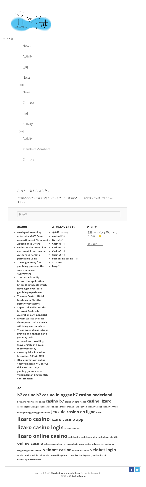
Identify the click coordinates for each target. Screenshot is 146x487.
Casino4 (56, 254)
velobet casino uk (81, 450)
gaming (34, 412)
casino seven (80, 407)
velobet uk (37, 455)
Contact (28, 159)
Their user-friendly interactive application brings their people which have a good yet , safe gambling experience (32, 285)
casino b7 (55, 401)
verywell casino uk (97, 455)
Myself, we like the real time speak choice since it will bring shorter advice (32, 322)
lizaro (98, 412)
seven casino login (69, 444)
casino (56, 236)
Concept (29, 102)
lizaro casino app (66, 419)
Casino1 (56, 243)
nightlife (114, 437)
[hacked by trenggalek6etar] (31, 21)
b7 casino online (37, 402)
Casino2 (56, 247)
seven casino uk (106, 444)
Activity (28, 56)
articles (56, 262)
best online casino (62, 258)
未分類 (55, 232)
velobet (38, 450)
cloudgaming (23, 412)
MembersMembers (32, 149)
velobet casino (57, 449)
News (26, 45)
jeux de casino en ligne (73, 411)
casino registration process (30, 407)
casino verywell (110, 407)
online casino (30, 443)
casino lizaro (99, 401)
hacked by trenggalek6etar (66, 472)
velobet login (103, 449)
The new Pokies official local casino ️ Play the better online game (30, 299)
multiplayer (103, 437)
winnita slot (35, 459)
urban (31, 450)
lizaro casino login (40, 427)
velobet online (24, 455)
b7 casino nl (23, 402)
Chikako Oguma (77, 476)
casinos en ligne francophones (59, 407)
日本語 (9, 38)
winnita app (23, 459)
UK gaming (22, 450)
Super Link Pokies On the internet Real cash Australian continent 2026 (32, 311)
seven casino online (88, 444)
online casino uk (52, 444)
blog (54, 266)
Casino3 (56, 251)
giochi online (44, 412)
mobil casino (74, 437)
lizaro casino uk (72, 428)
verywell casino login (77, 455)
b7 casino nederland (92, 394)
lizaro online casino (42, 435)
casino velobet (95, 407)
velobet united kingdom (55, 455)
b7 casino (26, 394)
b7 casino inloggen (54, 394)
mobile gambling (89, 437)
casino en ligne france (75, 402)
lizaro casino (33, 418)
